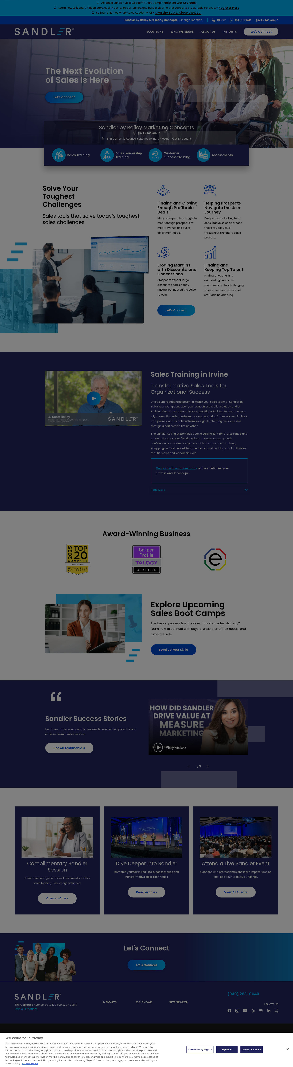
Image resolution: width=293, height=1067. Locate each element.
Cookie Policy (30, 1063)
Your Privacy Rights (199, 1049)
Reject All (226, 1049)
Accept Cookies (251, 1049)
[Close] (287, 1049)
